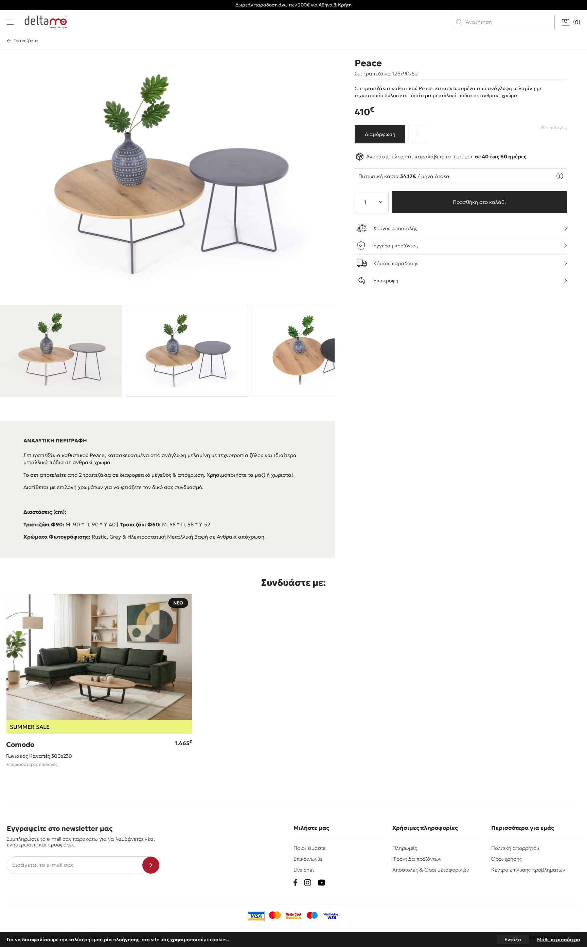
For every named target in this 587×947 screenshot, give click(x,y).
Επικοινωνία (308, 858)
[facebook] (295, 882)
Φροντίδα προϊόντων (417, 858)
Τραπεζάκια (26, 40)
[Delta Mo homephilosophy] (45, 22)
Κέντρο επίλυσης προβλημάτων (528, 869)
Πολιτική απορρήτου (515, 847)
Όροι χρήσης (506, 858)
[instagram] (307, 882)
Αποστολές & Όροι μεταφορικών (430, 869)
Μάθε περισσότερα (558, 939)
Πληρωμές (404, 847)
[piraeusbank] (330, 916)
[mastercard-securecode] (293, 916)
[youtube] (321, 882)
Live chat (304, 869)
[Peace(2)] (167, 175)
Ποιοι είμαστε (310, 847)
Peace (368, 63)
